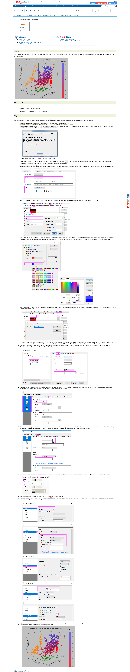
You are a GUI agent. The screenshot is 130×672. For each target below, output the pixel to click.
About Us (65, 6)
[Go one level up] (30, 10)
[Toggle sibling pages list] (34, 10)
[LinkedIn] (128, 197)
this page (67, 15)
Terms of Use (26, 671)
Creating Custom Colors (24, 40)
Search (114, 11)
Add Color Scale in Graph (25, 43)
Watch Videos (112, 3)
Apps (26, 6)
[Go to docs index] (23, 10)
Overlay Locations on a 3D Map (67, 39)
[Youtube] (128, 207)
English (16, 11)
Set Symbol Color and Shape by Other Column (30, 42)
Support (44, 6)
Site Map (15, 671)
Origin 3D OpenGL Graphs (25, 39)
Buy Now (93, 3)
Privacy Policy (20, 671)
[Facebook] (128, 195)
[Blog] (128, 200)
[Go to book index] (26, 10)
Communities (54, 6)
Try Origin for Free (101, 3)
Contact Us (75, 6)
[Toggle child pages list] (38, 10)
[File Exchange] (128, 204)
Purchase (34, 6)
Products (17, 6)
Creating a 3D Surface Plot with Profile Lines (70, 40)
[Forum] (128, 202)
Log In (115, 1)
